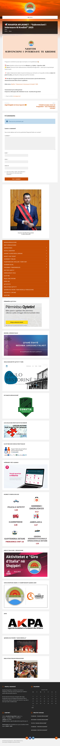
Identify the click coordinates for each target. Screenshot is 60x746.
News (10, 31)
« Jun (32, 707)
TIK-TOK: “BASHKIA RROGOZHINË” (39, 723)
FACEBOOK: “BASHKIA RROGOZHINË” (39, 716)
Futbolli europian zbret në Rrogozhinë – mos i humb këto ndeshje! (45, 106)
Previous (7, 103)
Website (7, 165)
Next (54, 103)
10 (33, 698)
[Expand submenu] (46, 248)
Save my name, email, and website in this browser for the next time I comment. (15, 173)
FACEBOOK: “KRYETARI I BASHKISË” (39, 726)
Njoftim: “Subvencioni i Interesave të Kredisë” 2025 (24, 84)
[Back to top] (56, 738)
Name (6, 153)
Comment (7, 135)
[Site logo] (30, 13)
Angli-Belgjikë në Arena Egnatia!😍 (16, 105)
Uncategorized (16, 96)
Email (6, 159)
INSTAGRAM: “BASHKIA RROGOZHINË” (39, 719)
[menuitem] (26, 242)
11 (36, 698)
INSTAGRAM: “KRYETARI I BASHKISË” (39, 730)
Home (6, 31)
